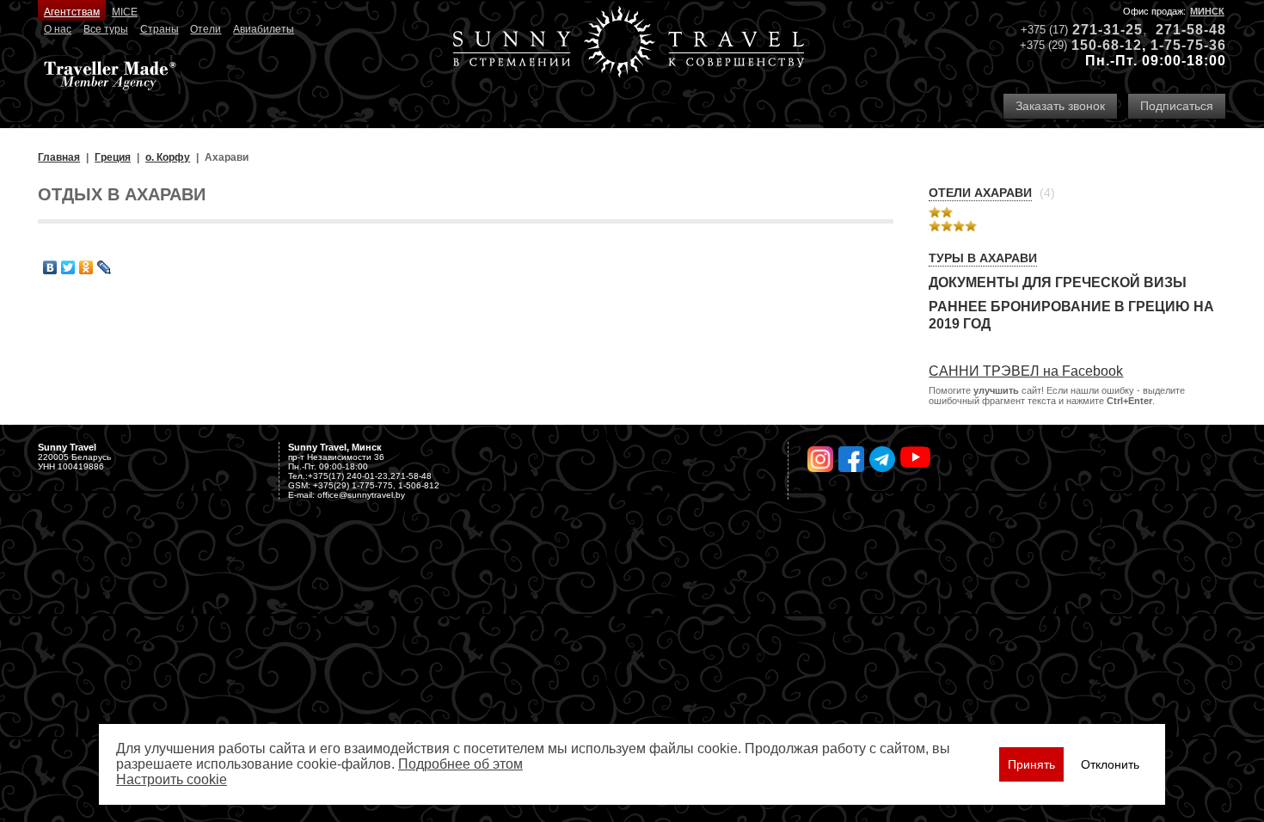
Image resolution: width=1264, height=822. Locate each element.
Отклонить (1110, 764)
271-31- (1099, 29)
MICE (125, 12)
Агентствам (72, 12)
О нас (57, 29)
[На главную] (628, 43)
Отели (205, 29)
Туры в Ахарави (983, 258)
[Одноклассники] (86, 267)
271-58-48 (1191, 29)
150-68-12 (1106, 45)
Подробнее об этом (460, 764)
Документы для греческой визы (1058, 282)
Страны (159, 29)
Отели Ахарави (980, 192)
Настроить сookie (171, 779)
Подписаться (1176, 106)
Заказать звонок (1060, 106)
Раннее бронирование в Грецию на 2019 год (1071, 315)
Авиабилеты (263, 29)
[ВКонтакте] (50, 267)
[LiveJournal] (104, 267)
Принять (1031, 764)
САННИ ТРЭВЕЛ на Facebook (1026, 371)
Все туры (105, 29)
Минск (1207, 11)
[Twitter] (68, 267)
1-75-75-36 (1188, 45)
